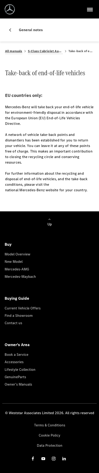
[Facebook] (33, 458)
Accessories (14, 361)
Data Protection (49, 445)
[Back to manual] (12, 30)
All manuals (13, 51)
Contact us (13, 322)
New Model (14, 261)
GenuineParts (15, 376)
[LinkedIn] (64, 458)
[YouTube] (43, 458)
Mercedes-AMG (17, 269)
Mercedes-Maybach (20, 276)
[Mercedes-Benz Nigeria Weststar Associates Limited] (10, 9)
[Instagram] (53, 458)
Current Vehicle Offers (23, 308)
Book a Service (16, 354)
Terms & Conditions (49, 425)
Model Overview (17, 254)
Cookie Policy (49, 435)
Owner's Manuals (18, 384)
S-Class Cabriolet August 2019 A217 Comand (45, 51)
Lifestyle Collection (20, 369)
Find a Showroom (19, 315)
